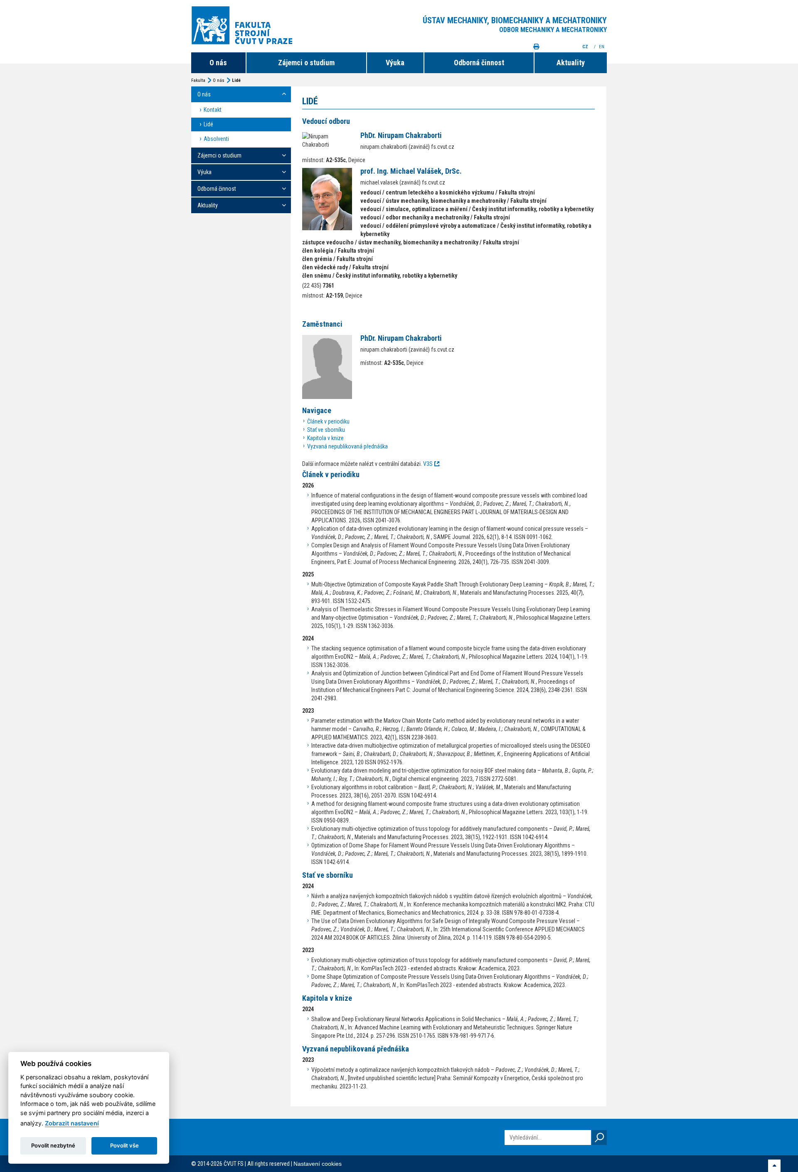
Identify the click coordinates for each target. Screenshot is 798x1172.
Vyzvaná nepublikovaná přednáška (347, 446)
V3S (428, 463)
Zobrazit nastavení (72, 1123)
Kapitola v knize (325, 438)
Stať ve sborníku (326, 429)
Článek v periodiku (328, 421)
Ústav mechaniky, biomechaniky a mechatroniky (515, 20)
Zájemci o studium (306, 62)
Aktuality (571, 62)
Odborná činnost (479, 62)
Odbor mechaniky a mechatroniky (553, 30)
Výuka (395, 62)
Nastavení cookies (317, 1163)
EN (602, 46)
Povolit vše (124, 1145)
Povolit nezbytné (53, 1145)
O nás (218, 62)
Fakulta (198, 80)
